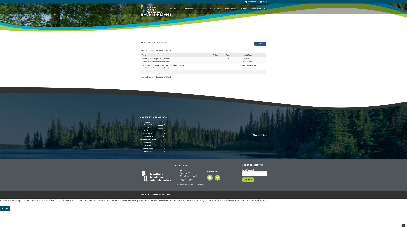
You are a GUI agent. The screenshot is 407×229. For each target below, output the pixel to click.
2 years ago (248, 59)
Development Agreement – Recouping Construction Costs (163, 65)
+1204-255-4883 (186, 180)
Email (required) (248, 170)
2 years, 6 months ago (248, 65)
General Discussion (165, 61)
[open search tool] (265, 9)
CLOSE (5, 208)
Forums (148, 42)
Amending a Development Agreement (155, 59)
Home (143, 42)
